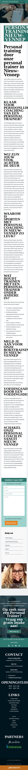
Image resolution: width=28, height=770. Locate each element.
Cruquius (7, 603)
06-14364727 (17, 459)
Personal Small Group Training (11, 541)
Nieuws (14, 720)
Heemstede (6, 605)
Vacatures (14, 723)
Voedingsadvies (14, 709)
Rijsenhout (25, 603)
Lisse (21, 603)
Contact (14, 727)
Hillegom (18, 603)
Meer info (22, 1)
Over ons (7, 553)
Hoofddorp (3, 603)
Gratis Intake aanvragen (14, 718)
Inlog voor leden (14, 725)
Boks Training (14, 705)
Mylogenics (7, 545)
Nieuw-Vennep (13, 603)
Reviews (7, 549)
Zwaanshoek (15, 605)
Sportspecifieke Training (14, 703)
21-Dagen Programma (14, 711)
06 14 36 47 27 (15, 767)
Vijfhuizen (11, 605)
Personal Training (8, 538)
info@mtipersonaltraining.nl (16, 461)
